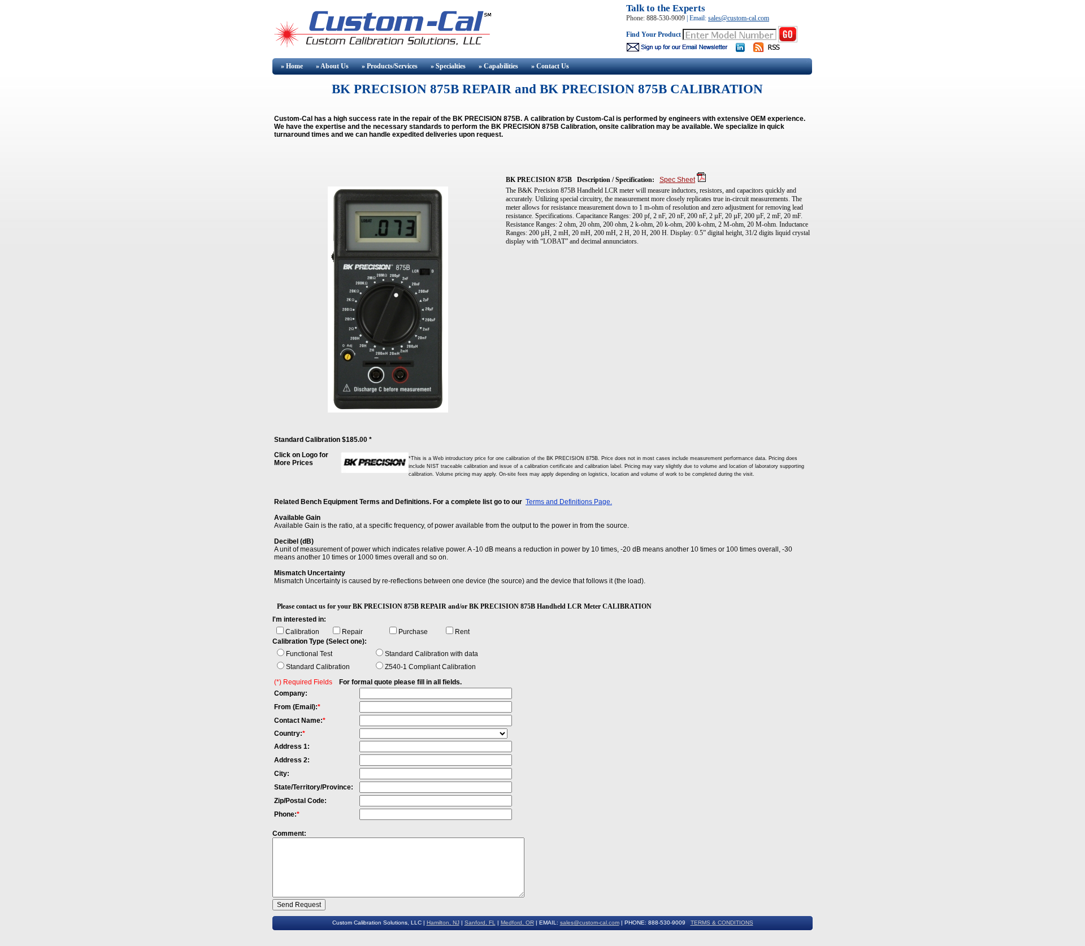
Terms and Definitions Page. (569, 502)
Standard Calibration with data (431, 654)
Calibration (302, 632)
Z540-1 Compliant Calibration (430, 667)
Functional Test (309, 654)
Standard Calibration (318, 667)
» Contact (550, 66)
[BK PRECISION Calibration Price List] (375, 471)
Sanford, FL (480, 922)
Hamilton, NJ (443, 922)
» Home (291, 66)
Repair (352, 632)
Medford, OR (517, 922)
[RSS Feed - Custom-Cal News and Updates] (771, 50)
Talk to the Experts (665, 8)
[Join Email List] (677, 50)
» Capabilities (498, 66)
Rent (462, 632)
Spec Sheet (677, 180)
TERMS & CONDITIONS (722, 922)
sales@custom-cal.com (738, 18)
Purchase (413, 632)
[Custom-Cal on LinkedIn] (740, 50)
